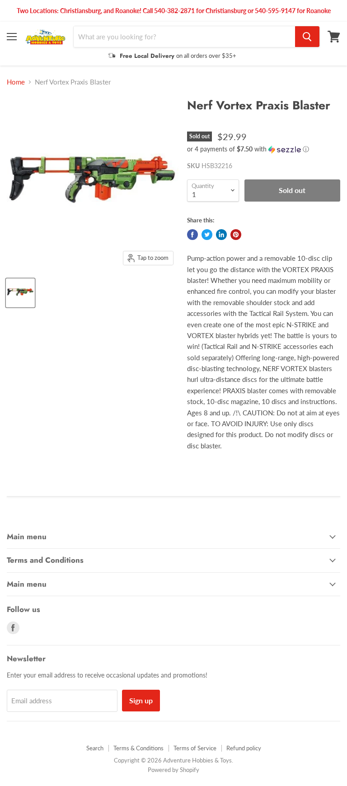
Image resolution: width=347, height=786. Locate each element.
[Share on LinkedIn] (221, 234)
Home (16, 82)
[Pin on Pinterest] (235, 234)
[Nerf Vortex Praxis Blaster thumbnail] (20, 292)
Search (94, 748)
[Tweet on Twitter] (207, 234)
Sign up (141, 700)
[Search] (307, 36)
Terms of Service (195, 748)
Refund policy (243, 748)
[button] (263, 149)
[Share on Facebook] (192, 234)
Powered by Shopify (173, 769)
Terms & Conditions (138, 748)
